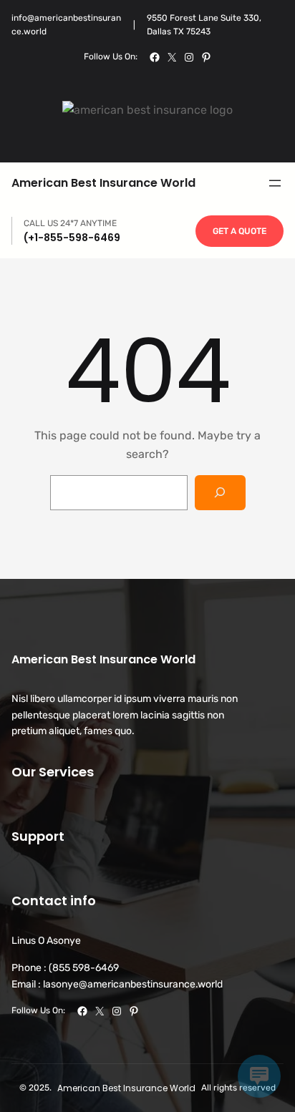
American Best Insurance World (103, 183)
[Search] (220, 492)
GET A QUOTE (239, 231)
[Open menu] (275, 183)
